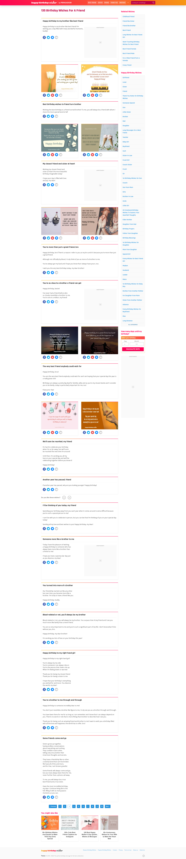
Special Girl (126, 254)
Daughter (126, 125)
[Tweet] (48, 37)
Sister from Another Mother (132, 300)
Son (124, 107)
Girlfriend (126, 77)
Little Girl (126, 205)
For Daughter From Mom (131, 295)
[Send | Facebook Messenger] (52, 37)
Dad (124, 121)
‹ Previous (53, 806)
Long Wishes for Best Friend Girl (132, 36)
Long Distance (127, 321)
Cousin (125, 183)
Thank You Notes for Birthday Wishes (133, 97)
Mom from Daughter (130, 249)
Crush (125, 169)
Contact (115, 850)
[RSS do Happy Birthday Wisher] (143, 856)
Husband (126, 270)
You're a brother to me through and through (62, 700)
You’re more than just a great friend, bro (60, 247)
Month (136, 341)
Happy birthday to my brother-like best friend (63, 21)
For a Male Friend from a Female (131, 59)
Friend (106, 3)
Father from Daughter (130, 233)
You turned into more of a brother (58, 585)
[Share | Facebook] (44, 37)
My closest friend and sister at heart (59, 163)
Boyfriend (126, 146)
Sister (100, 3)
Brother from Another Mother (133, 291)
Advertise (142, 850)
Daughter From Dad (129, 224)
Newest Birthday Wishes (89, 850)
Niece (125, 279)
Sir (124, 174)
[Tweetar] (48, 95)
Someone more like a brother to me (58, 539)
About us (135, 850)
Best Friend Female (129, 49)
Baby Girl (126, 142)
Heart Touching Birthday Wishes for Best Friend (131, 43)
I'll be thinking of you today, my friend (59, 505)
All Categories (133, 325)
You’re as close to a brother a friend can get (62, 283)
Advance (126, 304)
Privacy (121, 850)
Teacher (125, 137)
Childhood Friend (128, 16)
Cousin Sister (127, 164)
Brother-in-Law (128, 196)
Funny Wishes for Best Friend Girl (133, 259)
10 (101, 806)
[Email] (56, 37)
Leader (125, 275)
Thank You (114, 3)
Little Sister (127, 112)
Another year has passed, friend (57, 479)
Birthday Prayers (128, 229)
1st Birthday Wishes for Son (132, 178)
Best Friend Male (128, 53)
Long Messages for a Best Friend (132, 131)
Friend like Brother (129, 26)
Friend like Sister (128, 21)
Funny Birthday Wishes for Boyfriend (132, 310)
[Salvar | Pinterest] (52, 95)
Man (124, 316)
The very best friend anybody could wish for (62, 366)
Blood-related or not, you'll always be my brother (64, 614)
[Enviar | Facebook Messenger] (56, 95)
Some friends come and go (54, 738)
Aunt (124, 151)
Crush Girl (126, 160)
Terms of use (127, 850)
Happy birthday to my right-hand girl (59, 653)
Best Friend (92, 3)
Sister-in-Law (127, 155)
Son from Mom (128, 187)
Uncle (124, 201)
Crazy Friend (127, 65)
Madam (125, 266)
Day (125, 341)
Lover (125, 82)
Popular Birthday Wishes (104, 850)
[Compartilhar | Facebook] (44, 95)
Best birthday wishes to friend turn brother (62, 104)
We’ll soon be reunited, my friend (57, 441)
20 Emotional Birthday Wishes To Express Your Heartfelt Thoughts (131, 212)
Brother (122, 3)
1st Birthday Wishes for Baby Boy (133, 285)
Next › (108, 806)
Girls (124, 192)
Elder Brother (127, 220)
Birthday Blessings (129, 238)
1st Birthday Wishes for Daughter (131, 243)
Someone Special (129, 103)
